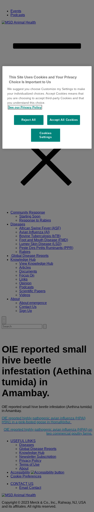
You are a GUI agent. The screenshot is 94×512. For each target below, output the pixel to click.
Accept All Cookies (64, 119)
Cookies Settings (45, 134)
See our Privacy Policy (25, 107)
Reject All (28, 119)
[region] (47, 107)
